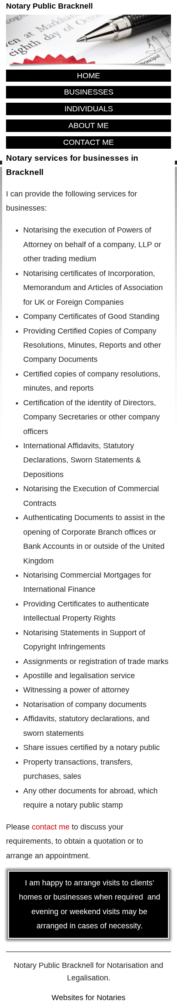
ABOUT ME (88, 125)
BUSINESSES (88, 92)
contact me (51, 827)
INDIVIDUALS (88, 108)
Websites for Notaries (88, 997)
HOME (88, 75)
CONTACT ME (88, 142)
